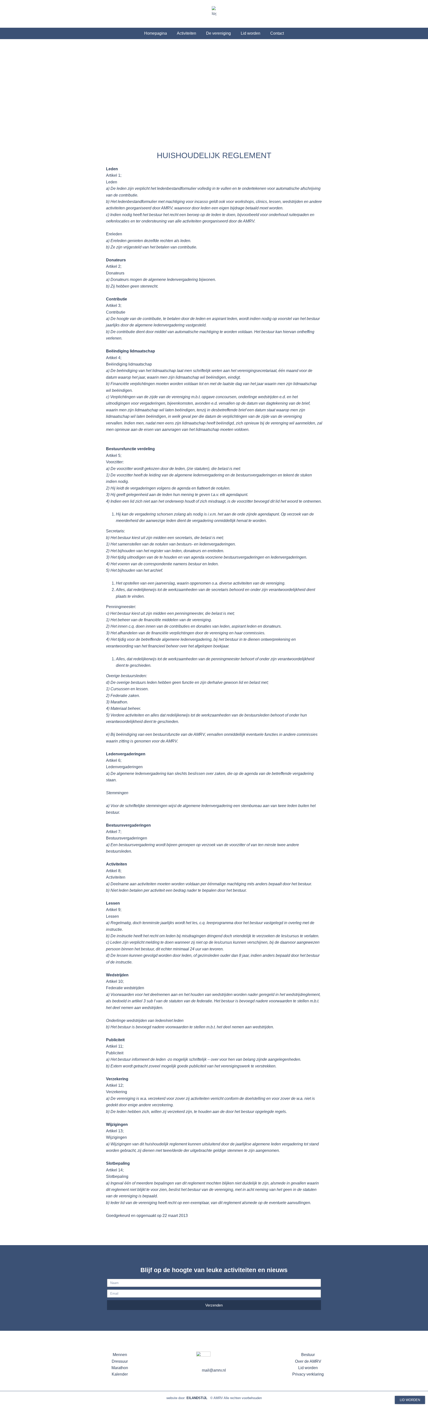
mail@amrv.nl (214, 1370)
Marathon (119, 1368)
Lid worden (250, 33)
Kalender (120, 1374)
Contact (277, 33)
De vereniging (218, 33)
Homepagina (155, 33)
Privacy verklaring (308, 1374)
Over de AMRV (308, 1361)
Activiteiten (186, 33)
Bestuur (308, 1355)
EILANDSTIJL (198, 1398)
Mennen (120, 1355)
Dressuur (120, 1361)
